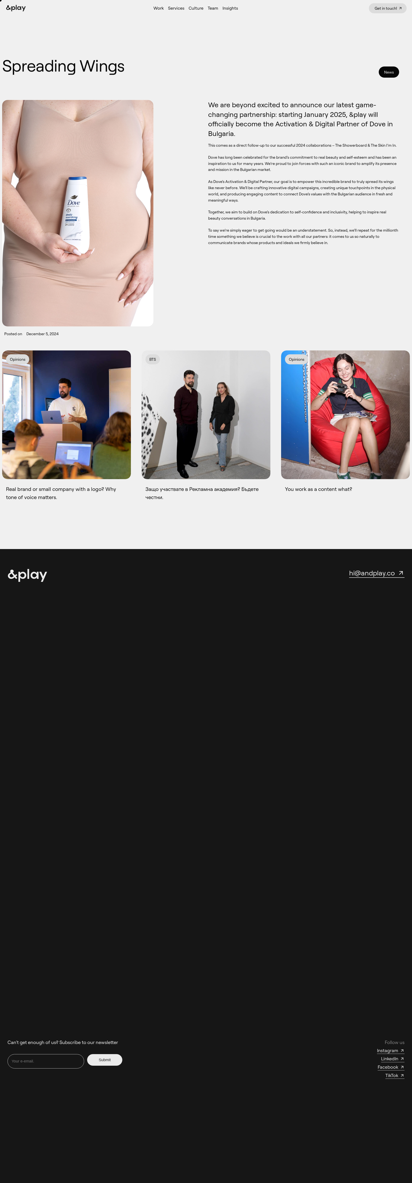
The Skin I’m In (383, 145)
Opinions (17, 359)
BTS (152, 359)
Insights (230, 8)
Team (213, 8)
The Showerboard (351, 145)
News (389, 72)
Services (176, 8)
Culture (196, 8)
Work (158, 8)
